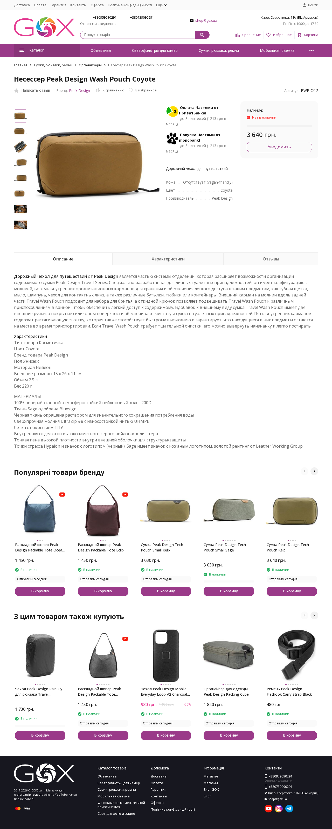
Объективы (101, 50)
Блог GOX (211, 789)
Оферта (97, 5)
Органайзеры (90, 65)
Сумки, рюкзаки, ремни (219, 50)
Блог (207, 796)
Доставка (22, 5)
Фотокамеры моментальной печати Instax (121, 804)
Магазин (211, 776)
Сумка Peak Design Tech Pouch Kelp (288, 547)
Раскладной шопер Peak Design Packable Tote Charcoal (99, 691)
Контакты (78, 5)
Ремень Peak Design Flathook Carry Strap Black (289, 691)
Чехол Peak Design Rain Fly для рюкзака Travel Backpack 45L (38, 691)
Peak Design (79, 90)
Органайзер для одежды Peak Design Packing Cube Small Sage (226, 691)
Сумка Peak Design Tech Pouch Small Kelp (162, 547)
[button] (304, 471)
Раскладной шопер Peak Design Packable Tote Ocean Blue (39, 547)
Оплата (40, 5)
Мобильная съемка (277, 50)
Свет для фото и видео (116, 813)
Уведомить (279, 147)
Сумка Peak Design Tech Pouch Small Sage (225, 547)
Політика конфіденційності (130, 5)
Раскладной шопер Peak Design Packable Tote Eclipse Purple (103, 547)
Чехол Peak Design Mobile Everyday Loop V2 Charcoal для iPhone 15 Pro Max (164, 691)
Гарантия (58, 5)
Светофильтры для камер (155, 50)
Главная (20, 65)
